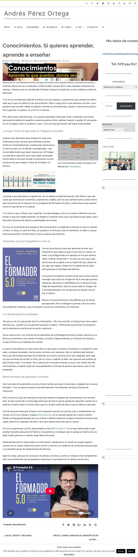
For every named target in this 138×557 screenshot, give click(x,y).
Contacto (92, 27)
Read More (69, 554)
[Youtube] (113, 3)
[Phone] (86, 3)
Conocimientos (55, 61)
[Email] (130, 3)
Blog (19, 27)
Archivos (107, 124)
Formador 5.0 (61, 428)
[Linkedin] (124, 3)
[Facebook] (92, 3)
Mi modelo (51, 27)
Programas (33, 27)
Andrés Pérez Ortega (36, 13)
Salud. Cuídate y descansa (17, 536)
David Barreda (45, 415)
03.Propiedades (43, 61)
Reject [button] (131, 551)
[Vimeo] (108, 3)
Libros (68, 27)
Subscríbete (126, 106)
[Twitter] (97, 3)
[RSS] (135, 3)
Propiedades (74, 166)
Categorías (118, 82)
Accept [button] (121, 551)
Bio (80, 27)
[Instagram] (119, 3)
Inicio (7, 27)
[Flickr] (103, 3)
